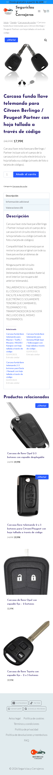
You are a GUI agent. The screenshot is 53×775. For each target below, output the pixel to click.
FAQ (26, 740)
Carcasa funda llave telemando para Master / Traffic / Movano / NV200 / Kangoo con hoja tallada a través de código (15, 343)
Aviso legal (15, 718)
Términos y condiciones (26, 723)
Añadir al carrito (26, 174)
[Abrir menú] (39, 11)
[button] (45, 40)
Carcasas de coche (19, 186)
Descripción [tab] (12, 195)
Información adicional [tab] (17, 201)
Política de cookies (34, 718)
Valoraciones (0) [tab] (14, 207)
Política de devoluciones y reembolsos (26, 734)
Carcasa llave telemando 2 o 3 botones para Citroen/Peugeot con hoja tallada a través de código (26, 529)
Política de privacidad (26, 729)
